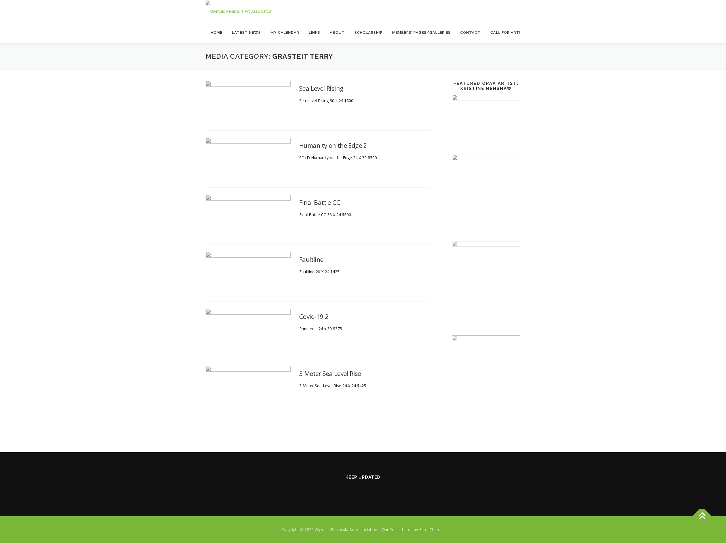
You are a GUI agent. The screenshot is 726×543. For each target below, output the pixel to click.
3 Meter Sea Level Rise (330, 373)
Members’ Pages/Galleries (421, 32)
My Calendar (285, 32)
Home (216, 32)
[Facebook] (363, 489)
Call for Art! (505, 32)
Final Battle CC (319, 202)
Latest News (246, 32)
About (337, 32)
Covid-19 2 (313, 316)
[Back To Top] (702, 516)
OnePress (391, 529)
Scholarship (368, 32)
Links (314, 32)
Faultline (311, 259)
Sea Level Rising (321, 88)
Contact (470, 32)
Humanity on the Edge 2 (333, 145)
